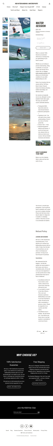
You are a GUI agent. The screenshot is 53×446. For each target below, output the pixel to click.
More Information (14, 386)
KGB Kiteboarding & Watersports (26, 3)
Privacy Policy (44, 430)
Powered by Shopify (33, 435)
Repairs (40, 10)
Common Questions (18, 430)
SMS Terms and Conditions (26, 432)
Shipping (38, 31)
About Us (24, 10)
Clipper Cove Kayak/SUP (27, 7)
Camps (44, 7)
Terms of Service (28, 430)
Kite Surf (15, 7)
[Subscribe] (38, 412)
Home (8, 7)
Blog (11, 430)
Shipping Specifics (39, 383)
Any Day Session (40, 43)
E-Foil (38, 7)
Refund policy (36, 430)
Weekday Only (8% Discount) (41, 39)
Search (7, 430)
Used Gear (33, 10)
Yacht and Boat (15, 10)
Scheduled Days (39, 34)
